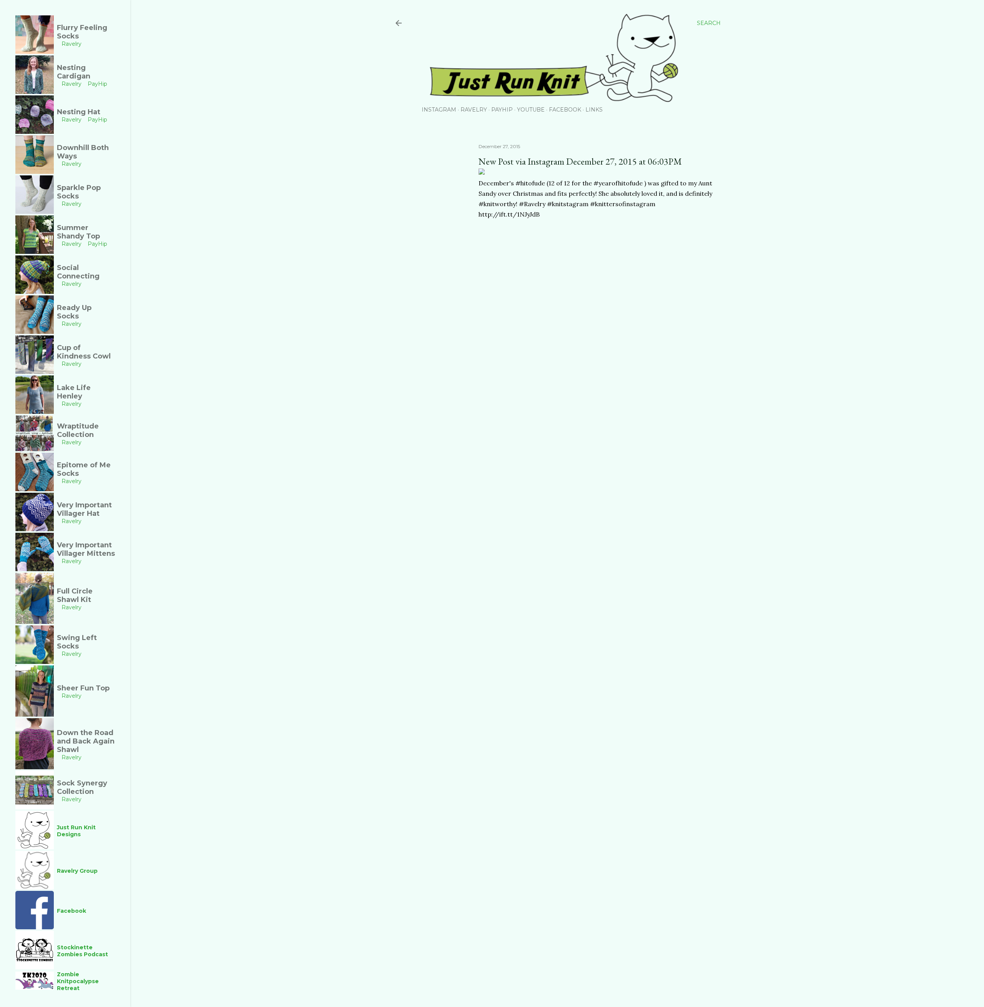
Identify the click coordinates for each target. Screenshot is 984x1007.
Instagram (439, 109)
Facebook (565, 109)
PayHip (502, 109)
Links (594, 109)
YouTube (531, 109)
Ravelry (473, 109)
